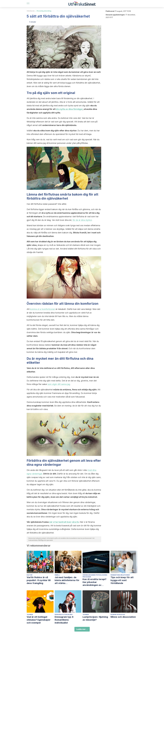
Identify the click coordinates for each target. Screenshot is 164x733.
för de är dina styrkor (82, 220)
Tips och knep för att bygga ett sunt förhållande (122, 580)
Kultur (29, 575)
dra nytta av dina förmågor (69, 109)
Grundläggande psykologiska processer (95, 576)
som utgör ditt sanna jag (59, 384)
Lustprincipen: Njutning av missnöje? (95, 618)
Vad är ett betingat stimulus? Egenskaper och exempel (38, 620)
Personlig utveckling (44, 11)
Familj (57, 575)
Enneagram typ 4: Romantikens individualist (64, 620)
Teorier (30, 614)
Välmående (31, 11)
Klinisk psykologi (118, 614)
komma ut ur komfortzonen (42, 309)
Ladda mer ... (82, 629)
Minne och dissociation (123, 617)
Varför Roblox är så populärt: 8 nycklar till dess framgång (39, 580)
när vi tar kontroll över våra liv (64, 522)
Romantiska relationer (120, 575)
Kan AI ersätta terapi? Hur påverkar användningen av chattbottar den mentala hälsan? (96, 582)
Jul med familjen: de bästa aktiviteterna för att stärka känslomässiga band (67, 580)
